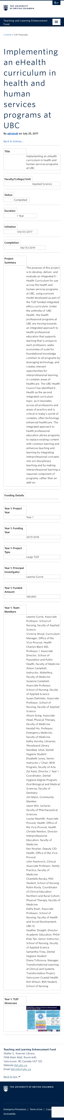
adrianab (12, 133)
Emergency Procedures (15, 1109)
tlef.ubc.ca (20, 1065)
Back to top (11, 1076)
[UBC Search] (56, 4)
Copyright (50, 1109)
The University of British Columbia (23, 7)
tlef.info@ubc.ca (21, 1069)
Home (8, 34)
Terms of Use (36, 1109)
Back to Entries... (14, 141)
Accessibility (9, 1114)
